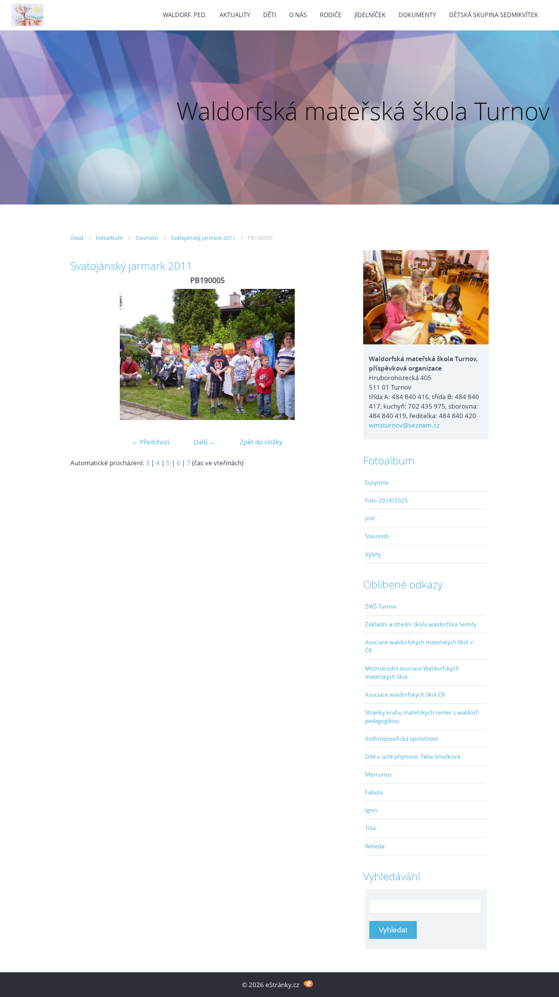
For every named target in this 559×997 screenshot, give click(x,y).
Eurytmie (377, 482)
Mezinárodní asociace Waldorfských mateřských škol (412, 672)
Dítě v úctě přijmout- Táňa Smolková (412, 756)
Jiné (370, 518)
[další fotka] (331, 354)
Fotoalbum (109, 237)
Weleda (374, 846)
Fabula (374, 792)
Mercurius (378, 774)
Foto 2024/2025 (386, 500)
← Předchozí (150, 441)
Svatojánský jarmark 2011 (203, 237)
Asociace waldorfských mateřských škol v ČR (419, 646)
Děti (269, 15)
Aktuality (234, 15)
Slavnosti (146, 237)
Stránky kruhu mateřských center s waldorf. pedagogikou (422, 716)
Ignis (371, 810)
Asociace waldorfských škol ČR (405, 694)
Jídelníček (370, 15)
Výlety (373, 554)
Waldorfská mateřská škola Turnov (362, 110)
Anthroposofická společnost (401, 738)
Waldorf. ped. (184, 15)
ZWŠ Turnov (381, 606)
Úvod (76, 237)
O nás (298, 15)
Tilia (370, 828)
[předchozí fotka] (82, 354)
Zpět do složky (261, 441)
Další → (205, 441)
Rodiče (330, 15)
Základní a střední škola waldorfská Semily (420, 624)
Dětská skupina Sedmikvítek (493, 15)
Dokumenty (417, 15)
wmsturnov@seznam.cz (404, 425)
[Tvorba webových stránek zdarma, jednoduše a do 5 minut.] (308, 984)
